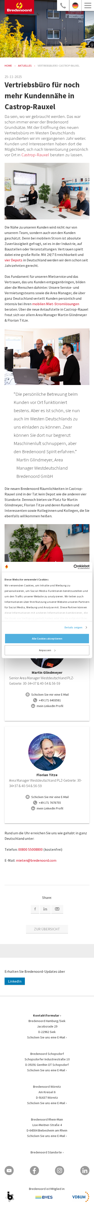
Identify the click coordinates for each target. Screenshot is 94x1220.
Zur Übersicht (47, 929)
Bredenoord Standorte (46, 1152)
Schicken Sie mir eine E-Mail (50, 694)
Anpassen (45, 650)
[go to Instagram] (59, 1170)
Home (8, 65)
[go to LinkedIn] (84, 1170)
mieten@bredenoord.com (36, 860)
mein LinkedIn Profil (50, 706)
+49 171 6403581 (50, 700)
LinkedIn (14, 981)
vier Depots (13, 260)
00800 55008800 (30, 849)
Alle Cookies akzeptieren (47, 638)
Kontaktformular (46, 1015)
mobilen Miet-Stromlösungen (55, 304)
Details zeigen (73, 627)
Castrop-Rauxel (35, 154)
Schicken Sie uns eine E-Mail (46, 1037)
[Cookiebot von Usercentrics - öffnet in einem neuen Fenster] (69, 566)
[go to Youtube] (9, 1170)
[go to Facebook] (34, 1170)
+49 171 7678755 (50, 803)
